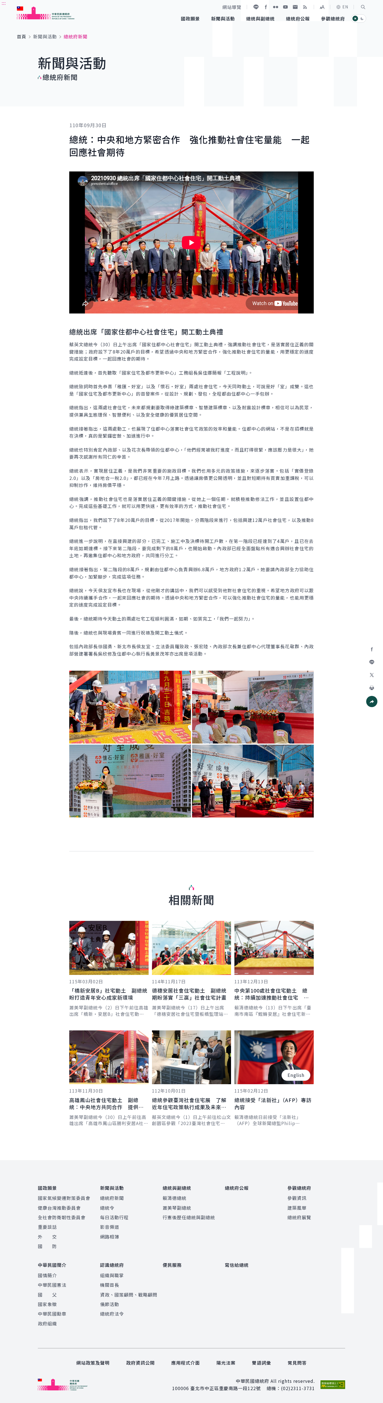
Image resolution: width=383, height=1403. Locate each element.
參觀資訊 (296, 1198)
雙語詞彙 (261, 1362)
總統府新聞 (112, 1198)
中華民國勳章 (52, 1313)
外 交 (47, 1236)
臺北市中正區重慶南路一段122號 (225, 1388)
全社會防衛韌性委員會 (62, 1217)
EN (345, 7)
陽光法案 (226, 1362)
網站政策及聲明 (93, 1362)
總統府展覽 (299, 1217)
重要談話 (47, 1226)
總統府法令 (112, 1313)
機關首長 (109, 1284)
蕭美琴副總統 (177, 1207)
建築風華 (296, 1207)
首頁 (21, 36)
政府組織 (47, 1323)
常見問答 (297, 1362)
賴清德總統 (174, 1198)
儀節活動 (109, 1304)
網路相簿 (109, 1236)
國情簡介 (47, 1275)
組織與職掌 (112, 1275)
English (295, 1075)
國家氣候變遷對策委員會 (64, 1198)
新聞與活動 (45, 36)
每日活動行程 (114, 1217)
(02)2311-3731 (298, 1388)
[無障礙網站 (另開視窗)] (332, 1384)
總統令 (107, 1207)
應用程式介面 (185, 1362)
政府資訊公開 (140, 1362)
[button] (363, 7)
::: (4, 3)
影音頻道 (109, 1226)
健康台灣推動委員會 (59, 1207)
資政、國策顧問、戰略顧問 (128, 1294)
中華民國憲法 (52, 1284)
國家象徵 (47, 1304)
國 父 (47, 1294)
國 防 (47, 1246)
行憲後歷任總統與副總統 (189, 1217)
